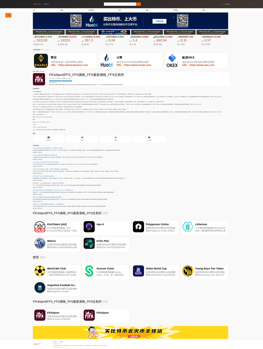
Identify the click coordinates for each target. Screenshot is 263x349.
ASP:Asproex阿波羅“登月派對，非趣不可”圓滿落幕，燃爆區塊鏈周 (50, 169)
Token (37, 129)
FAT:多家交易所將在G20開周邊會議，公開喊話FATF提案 (48, 148)
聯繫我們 (55, 341)
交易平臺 (175, 10)
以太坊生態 (91, 10)
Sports (40, 129)
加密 (120, 10)
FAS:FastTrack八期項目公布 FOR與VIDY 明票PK (46, 162)
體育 (37, 71)
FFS (47, 129)
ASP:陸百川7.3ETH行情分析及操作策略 (43, 176)
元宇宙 (61, 10)
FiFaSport (50, 129)
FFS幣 (63, 129)
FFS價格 (55, 129)
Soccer (44, 129)
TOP (8, 15)
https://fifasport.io (53, 82)
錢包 (204, 10)
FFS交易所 (59, 129)
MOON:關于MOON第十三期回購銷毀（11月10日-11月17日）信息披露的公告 (53, 190)
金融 (147, 10)
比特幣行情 (62, 347)
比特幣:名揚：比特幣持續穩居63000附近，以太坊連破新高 (48, 204)
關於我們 (61, 341)
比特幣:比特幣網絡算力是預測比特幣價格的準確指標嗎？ (47, 197)
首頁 (34, 10)
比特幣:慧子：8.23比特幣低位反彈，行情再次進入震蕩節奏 (48, 183)
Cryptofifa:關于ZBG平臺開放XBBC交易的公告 (45, 155)
